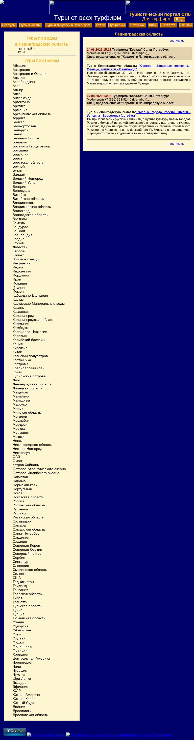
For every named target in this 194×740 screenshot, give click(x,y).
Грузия (18, 243)
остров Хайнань (26, 465)
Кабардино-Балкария (30, 295)
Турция (19, 614)
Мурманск (21, 432)
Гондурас (20, 227)
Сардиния (21, 537)
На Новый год (27, 49)
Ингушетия (22, 263)
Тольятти (20, 602)
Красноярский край (28, 368)
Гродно (19, 239)
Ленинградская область (32, 384)
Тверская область (27, 594)
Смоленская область (30, 570)
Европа (19, 251)
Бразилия (21, 154)
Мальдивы (21, 400)
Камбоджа (21, 328)
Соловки (20, 574)
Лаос (17, 380)
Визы (152, 25)
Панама (19, 481)
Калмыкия (21, 324)
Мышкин (20, 437)
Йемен (18, 291)
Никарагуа (21, 453)
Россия (18, 501)
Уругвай (19, 638)
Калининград (23, 316)
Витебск (19, 195)
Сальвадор (22, 521)
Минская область (27, 412)
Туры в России (30, 25)
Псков (17, 493)
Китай (17, 352)
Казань (18, 307)
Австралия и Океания (30, 74)
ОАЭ (16, 457)
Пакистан (20, 477)
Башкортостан (24, 126)
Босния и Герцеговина (31, 146)
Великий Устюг (25, 182)
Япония (19, 707)
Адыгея (19, 78)
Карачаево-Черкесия (30, 332)
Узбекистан (22, 630)
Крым (17, 372)
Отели (100, 25)
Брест (17, 158)
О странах (137, 25)
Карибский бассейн (29, 340)
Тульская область (27, 606)
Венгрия (19, 186)
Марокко (20, 404)
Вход (180, 19)
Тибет (17, 598)
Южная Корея (24, 699)
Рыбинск (20, 513)
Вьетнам (20, 219)
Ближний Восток (26, 138)
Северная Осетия (27, 549)
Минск (18, 408)
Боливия (20, 142)
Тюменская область (29, 618)
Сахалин (20, 541)
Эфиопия (20, 687)
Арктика (19, 106)
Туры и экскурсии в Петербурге (68, 25)
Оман (17, 461)
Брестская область (28, 162)
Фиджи (18, 642)
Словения (21, 566)
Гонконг (19, 231)
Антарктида (22, 98)
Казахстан (21, 312)
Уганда (18, 622)
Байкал (19, 122)
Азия (16, 86)
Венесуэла (21, 191)
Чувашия (20, 670)
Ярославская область (30, 715)
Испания (20, 283)
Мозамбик (21, 420)
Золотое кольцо (26, 259)
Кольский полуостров (30, 356)
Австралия (21, 70)
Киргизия (20, 348)
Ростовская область (29, 505)
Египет (18, 255)
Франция (20, 650)
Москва (19, 428)
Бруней (19, 166)
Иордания (21, 275)
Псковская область (28, 497)
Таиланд (20, 586)
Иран (17, 279)
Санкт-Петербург (27, 533)
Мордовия (21, 424)
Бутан (17, 170)
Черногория (22, 662)
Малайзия (21, 396)
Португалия (22, 489)
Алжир (18, 90)
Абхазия (19, 66)
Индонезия (22, 271)
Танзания (20, 590)
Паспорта (168, 25)
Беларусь (20, 130)
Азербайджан (24, 82)
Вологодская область (30, 215)
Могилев (20, 416)
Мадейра (20, 392)
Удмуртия (21, 626)
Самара (19, 525)
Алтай (17, 94)
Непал (18, 441)
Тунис (17, 610)
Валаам (19, 174)
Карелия (20, 336)
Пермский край (25, 485)
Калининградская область (34, 320)
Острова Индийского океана (36, 473)
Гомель (19, 223)
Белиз (17, 134)
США (17, 578)
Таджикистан (23, 582)
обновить (177, 41)
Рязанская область (28, 517)
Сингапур (20, 562)
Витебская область (28, 199)
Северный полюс (27, 553)
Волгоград (21, 211)
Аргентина (21, 102)
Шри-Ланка (22, 678)
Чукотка (19, 674)
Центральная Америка (31, 658)
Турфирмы (117, 25)
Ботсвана (20, 150)
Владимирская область (32, 207)
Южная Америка (26, 695)
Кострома (21, 364)
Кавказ (18, 299)
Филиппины (22, 646)
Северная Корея (26, 545)
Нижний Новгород (27, 449)
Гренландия (23, 235)
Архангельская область (32, 114)
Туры (21, 52)
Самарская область (29, 529)
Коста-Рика (22, 360)
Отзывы (186, 25)
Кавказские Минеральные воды (39, 303)
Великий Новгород (28, 178)
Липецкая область (27, 388)
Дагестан (20, 247)
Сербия (19, 558)
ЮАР (17, 691)
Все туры (9, 25)
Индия (18, 267)
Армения (20, 110)
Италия (19, 287)
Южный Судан (24, 703)
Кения (18, 344)
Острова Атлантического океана (39, 469)
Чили (17, 666)
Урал (17, 634)
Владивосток (23, 203)
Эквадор (20, 683)
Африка (19, 118)
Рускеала (20, 509)
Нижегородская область (32, 445)
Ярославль (22, 711)
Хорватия (20, 654)
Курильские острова (29, 376)
